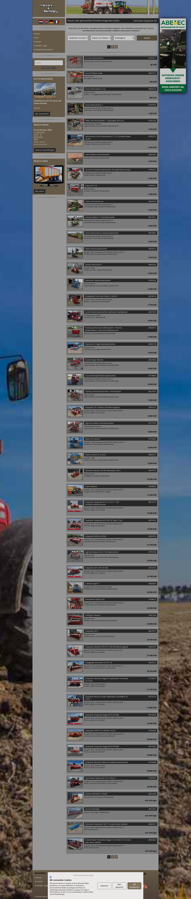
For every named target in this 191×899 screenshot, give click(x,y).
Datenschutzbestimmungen (83, 875)
